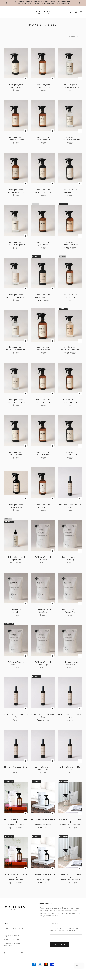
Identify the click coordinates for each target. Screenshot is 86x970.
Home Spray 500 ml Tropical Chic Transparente (16, 348)
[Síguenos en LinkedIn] (22, 952)
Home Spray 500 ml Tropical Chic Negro (70, 191)
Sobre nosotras (45, 903)
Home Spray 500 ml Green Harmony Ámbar (15, 191)
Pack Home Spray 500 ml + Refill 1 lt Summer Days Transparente (70, 822)
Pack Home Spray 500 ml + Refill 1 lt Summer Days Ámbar (16, 822)
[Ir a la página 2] (49, 890)
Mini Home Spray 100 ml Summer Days (43, 768)
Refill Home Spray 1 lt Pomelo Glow (16, 663)
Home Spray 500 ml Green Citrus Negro (16, 86)
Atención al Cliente (10, 932)
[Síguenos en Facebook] (5, 952)
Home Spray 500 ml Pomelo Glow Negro (43, 296)
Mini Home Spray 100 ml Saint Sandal (70, 506)
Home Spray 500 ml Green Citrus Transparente (70, 138)
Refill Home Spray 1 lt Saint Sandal (43, 558)
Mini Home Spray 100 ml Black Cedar (70, 768)
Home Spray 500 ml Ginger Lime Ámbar (43, 243)
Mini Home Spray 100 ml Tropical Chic (70, 716)
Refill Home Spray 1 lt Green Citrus (16, 611)
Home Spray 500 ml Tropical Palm (43, 506)
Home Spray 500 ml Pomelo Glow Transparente (70, 348)
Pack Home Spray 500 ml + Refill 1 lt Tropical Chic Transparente (70, 877)
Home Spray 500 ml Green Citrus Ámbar (43, 453)
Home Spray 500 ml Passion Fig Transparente (16, 243)
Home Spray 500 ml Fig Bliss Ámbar (70, 296)
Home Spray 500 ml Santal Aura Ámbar (43, 348)
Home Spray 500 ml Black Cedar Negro (70, 453)
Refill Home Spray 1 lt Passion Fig (70, 558)
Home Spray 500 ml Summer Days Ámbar (16, 138)
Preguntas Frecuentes (11, 936)
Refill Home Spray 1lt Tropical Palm (70, 663)
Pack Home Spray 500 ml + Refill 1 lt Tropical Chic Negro (43, 877)
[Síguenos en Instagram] (10, 952)
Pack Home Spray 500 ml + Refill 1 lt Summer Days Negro (43, 822)
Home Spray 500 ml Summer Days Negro (43, 191)
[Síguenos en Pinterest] (16, 952)
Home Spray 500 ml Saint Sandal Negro (16, 453)
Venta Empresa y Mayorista (13, 928)
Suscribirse (59, 944)
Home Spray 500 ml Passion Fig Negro (16, 506)
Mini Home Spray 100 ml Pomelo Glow (43, 716)
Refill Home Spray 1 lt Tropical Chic (70, 611)
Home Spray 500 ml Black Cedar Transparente (15, 401)
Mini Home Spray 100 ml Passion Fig (16, 716)
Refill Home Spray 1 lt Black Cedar (43, 611)
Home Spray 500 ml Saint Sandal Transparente (70, 86)
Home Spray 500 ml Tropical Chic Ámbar (42, 86)
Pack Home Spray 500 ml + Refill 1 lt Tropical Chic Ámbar (16, 877)
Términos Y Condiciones (12, 939)
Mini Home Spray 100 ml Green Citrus (15, 768)
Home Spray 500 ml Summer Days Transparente (16, 296)
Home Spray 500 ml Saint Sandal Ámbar (43, 401)
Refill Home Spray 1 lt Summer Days (43, 663)
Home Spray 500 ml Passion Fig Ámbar (70, 401)
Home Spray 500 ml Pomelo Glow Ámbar (70, 243)
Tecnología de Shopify (49, 959)
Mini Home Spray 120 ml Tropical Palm (16, 558)
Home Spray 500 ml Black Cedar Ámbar (43, 138)
